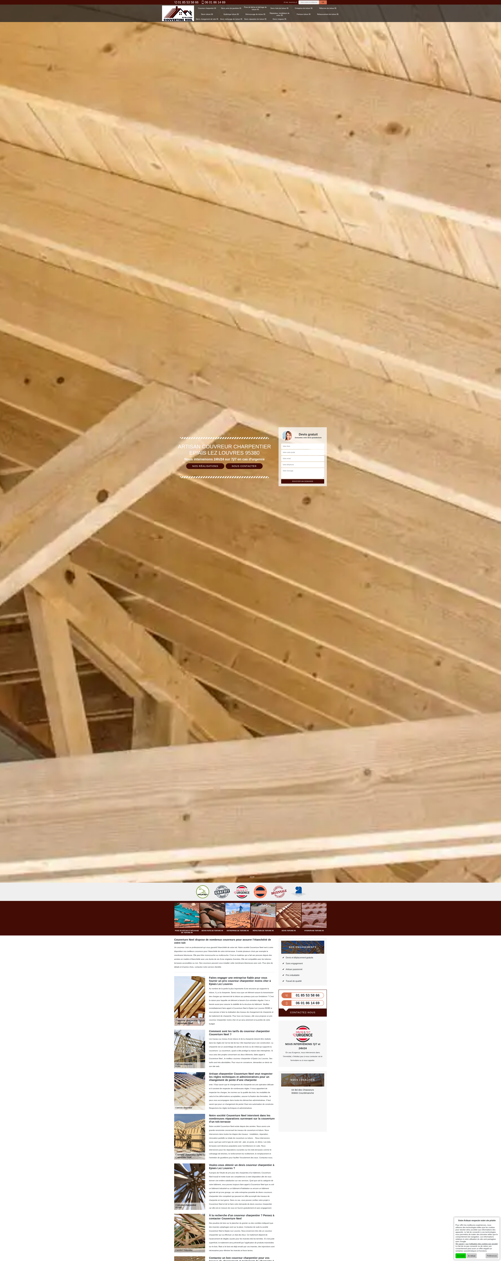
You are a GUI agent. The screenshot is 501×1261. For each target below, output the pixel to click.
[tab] (250, 504)
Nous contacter (244, 466)
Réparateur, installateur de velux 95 (279, 14)
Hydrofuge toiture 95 (231, 14)
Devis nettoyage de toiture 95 (231, 19)
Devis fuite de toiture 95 (279, 8)
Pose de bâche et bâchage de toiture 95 (255, 8)
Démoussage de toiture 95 (255, 14)
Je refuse (471, 1256)
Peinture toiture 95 (304, 14)
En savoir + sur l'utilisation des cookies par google (476, 1244)
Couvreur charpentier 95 (207, 8)
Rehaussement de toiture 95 (327, 14)
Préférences (492, 1256)
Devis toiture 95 (207, 14)
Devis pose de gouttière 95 (231, 8)
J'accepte (461, 1256)
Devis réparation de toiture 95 (255, 19)
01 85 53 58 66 (188, 2)
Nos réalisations (205, 466)
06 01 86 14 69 (215, 2)
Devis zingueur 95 (279, 19)
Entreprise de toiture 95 (303, 8)
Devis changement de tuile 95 (207, 19)
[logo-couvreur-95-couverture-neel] (178, 13)
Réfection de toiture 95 (327, 8)
